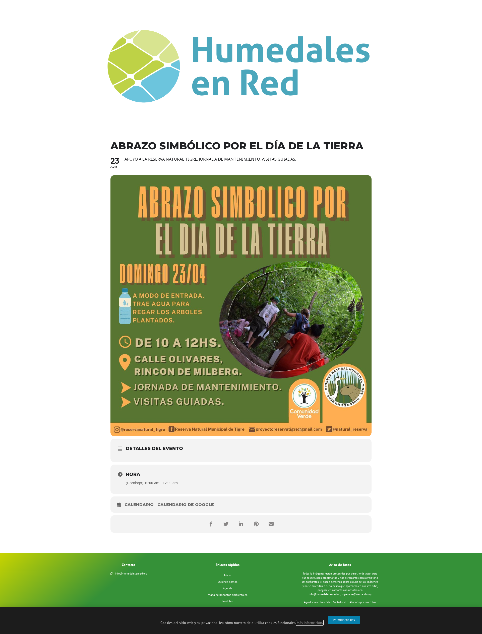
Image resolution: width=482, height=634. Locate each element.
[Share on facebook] (211, 524)
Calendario (139, 504)
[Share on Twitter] (226, 524)
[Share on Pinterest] (256, 524)
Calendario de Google (185, 504)
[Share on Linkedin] (241, 524)
